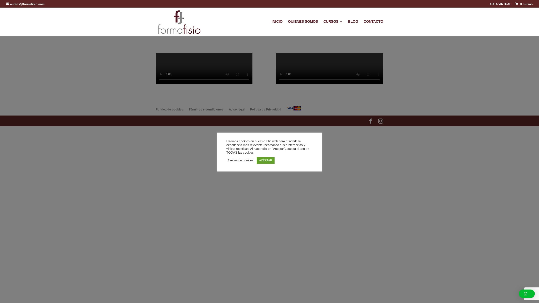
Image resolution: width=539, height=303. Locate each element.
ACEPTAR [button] (265, 160)
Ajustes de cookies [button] (240, 160)
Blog (353, 22)
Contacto (373, 22)
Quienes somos (303, 22)
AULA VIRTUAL (500, 4)
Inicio (277, 22)
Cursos (330, 22)
